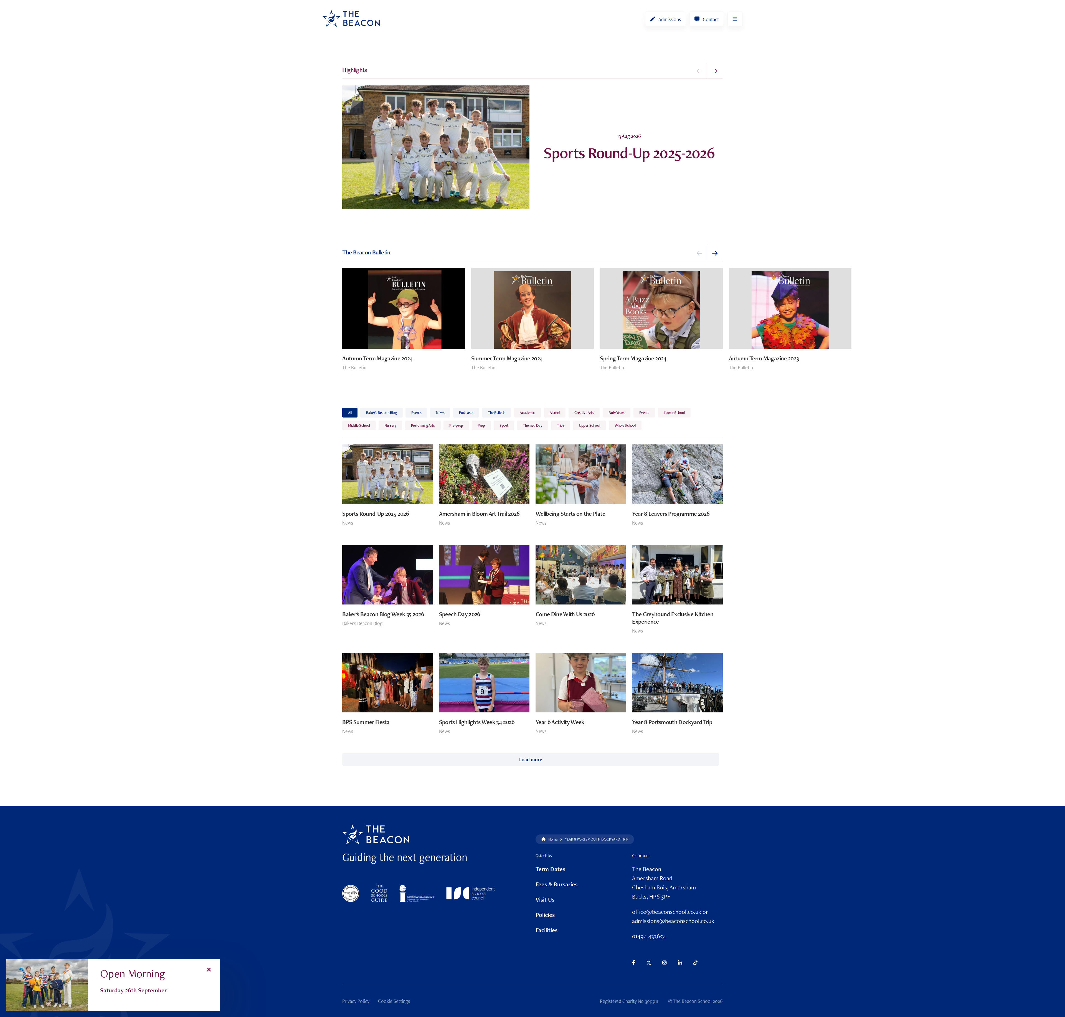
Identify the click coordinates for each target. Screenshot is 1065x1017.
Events (416, 412)
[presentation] (699, 71)
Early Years (616, 412)
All (350, 412)
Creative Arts (584, 412)
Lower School (674, 412)
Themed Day (532, 425)
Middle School (359, 425)
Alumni (555, 412)
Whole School (625, 425)
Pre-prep (456, 425)
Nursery (390, 425)
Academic (527, 412)
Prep (481, 425)
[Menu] (734, 19)
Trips (560, 425)
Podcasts (466, 412)
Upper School (589, 425)
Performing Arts (423, 425)
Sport (503, 425)
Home (553, 839)
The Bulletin (496, 412)
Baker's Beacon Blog (381, 412)
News (440, 412)
